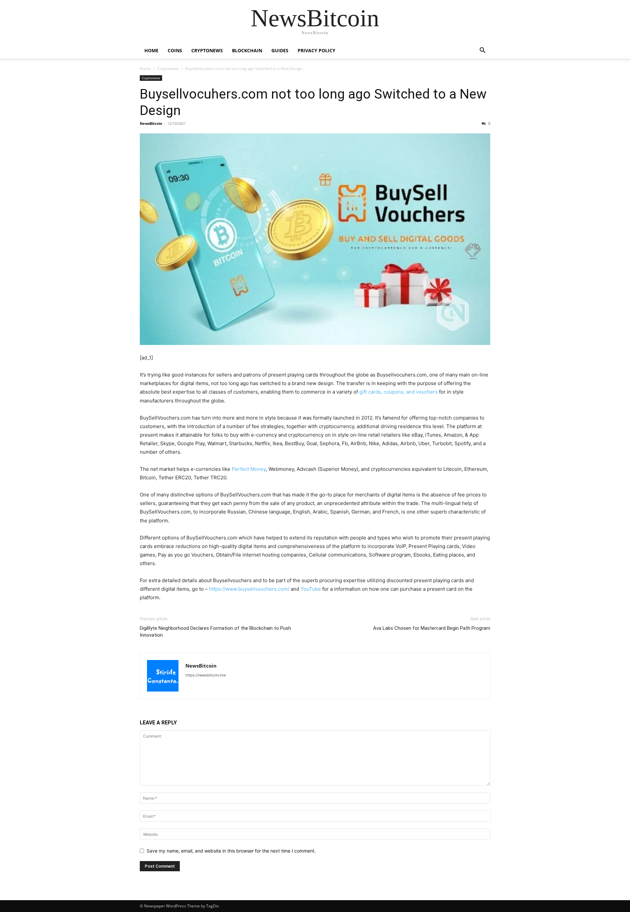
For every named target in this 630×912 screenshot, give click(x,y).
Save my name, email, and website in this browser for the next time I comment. (231, 851)
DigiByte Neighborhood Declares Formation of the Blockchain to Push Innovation (215, 631)
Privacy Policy (316, 50)
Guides (279, 50)
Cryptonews (207, 50)
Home (151, 50)
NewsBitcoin (151, 123)
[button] (482, 51)
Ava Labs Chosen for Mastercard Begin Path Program (431, 628)
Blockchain (247, 50)
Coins (175, 50)
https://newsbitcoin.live (205, 675)
